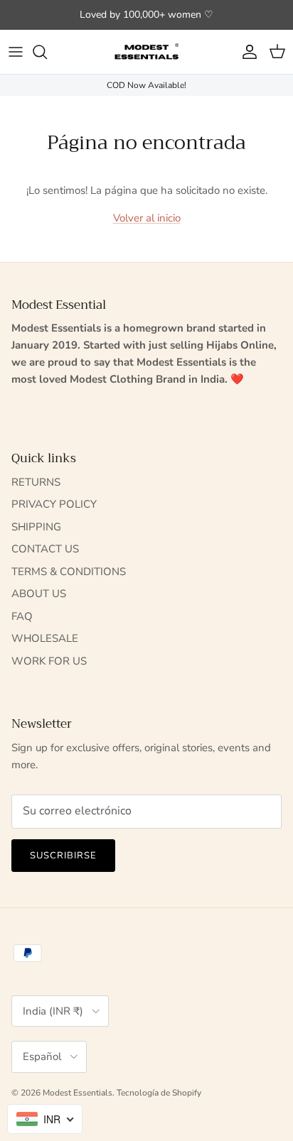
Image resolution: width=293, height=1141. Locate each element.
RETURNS (35, 482)
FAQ (22, 616)
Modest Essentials (77, 1092)
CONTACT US (45, 549)
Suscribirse (63, 855)
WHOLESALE (44, 638)
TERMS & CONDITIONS (68, 571)
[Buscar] (47, 51)
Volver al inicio (147, 218)
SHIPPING (36, 527)
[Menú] (15, 51)
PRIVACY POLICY (54, 504)
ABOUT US (38, 593)
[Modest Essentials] (146, 52)
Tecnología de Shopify (159, 1092)
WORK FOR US (49, 661)
